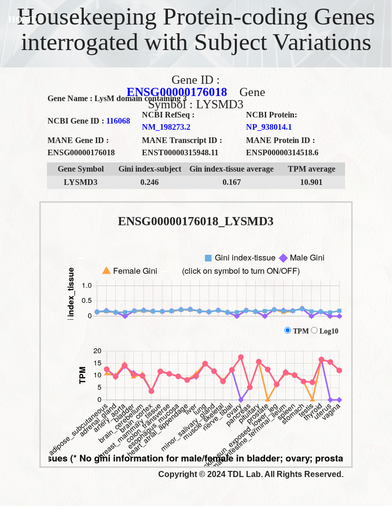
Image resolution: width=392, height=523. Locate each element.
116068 (118, 120)
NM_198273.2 (166, 127)
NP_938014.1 (269, 127)
